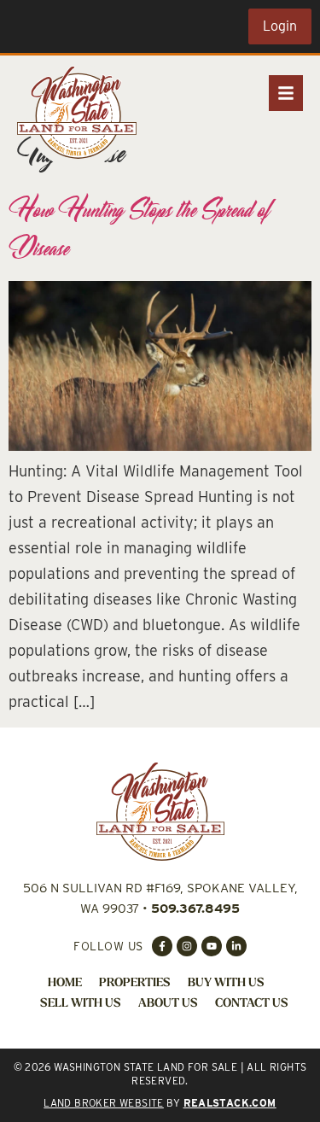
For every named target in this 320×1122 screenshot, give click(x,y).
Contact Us (251, 1003)
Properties (135, 983)
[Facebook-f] (162, 946)
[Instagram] (187, 946)
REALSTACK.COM (229, 1102)
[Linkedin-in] (236, 946)
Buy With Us (226, 983)
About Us (168, 1003)
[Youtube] (211, 946)
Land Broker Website (104, 1102)
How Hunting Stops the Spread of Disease (139, 228)
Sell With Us (80, 1003)
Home (65, 983)
